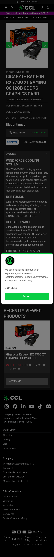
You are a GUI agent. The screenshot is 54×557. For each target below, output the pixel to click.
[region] (27, 278)
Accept (27, 296)
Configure (11, 288)
